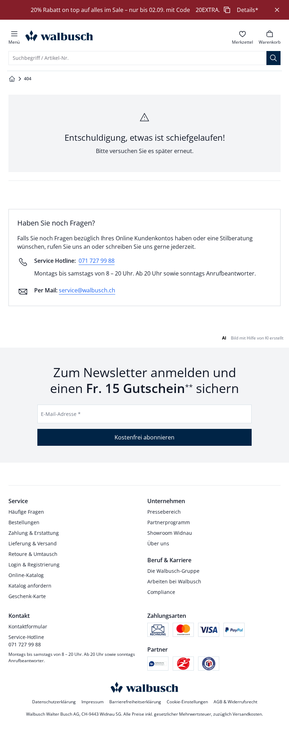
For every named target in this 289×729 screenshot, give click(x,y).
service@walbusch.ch (87, 290)
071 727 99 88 (97, 261)
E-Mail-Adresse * (61, 414)
